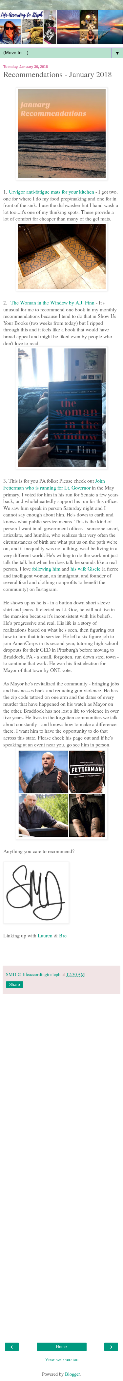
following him (46, 568)
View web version (61, 1359)
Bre (63, 935)
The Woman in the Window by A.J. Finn (52, 302)
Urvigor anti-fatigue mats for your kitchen (51, 191)
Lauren (45, 935)
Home (61, 1347)
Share (14, 984)
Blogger (72, 1374)
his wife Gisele (85, 568)
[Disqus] (61, 1079)
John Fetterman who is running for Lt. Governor (54, 484)
